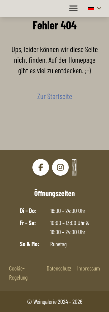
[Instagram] (60, 167)
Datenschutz (59, 268)
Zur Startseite (54, 96)
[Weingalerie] (74, 167)
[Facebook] (40, 167)
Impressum (88, 268)
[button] (95, 8)
